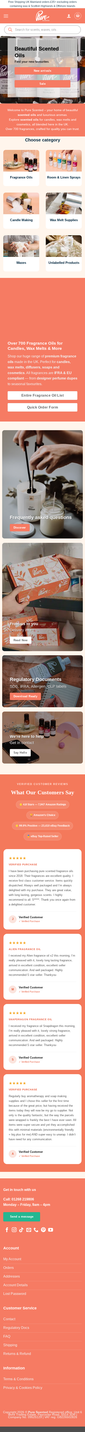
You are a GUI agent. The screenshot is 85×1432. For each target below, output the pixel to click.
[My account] (69, 16)
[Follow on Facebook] (7, 1230)
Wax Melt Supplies (64, 220)
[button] (5, 16)
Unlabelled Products (63, 262)
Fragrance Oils (21, 177)
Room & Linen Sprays (63, 177)
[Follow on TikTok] (21, 1230)
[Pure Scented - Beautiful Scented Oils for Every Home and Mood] (42, 15)
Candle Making (21, 220)
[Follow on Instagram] (14, 1230)
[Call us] (36, 1230)
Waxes (21, 262)
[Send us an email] (28, 1230)
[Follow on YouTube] (50, 1230)
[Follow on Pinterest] (43, 1230)
